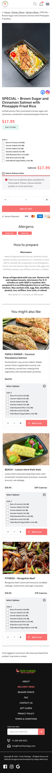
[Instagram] (47, 92)
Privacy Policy (26, 713)
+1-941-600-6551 (19, 740)
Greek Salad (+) (14, 148)
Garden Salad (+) (15, 152)
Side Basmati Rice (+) (17, 154)
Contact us (26, 703)
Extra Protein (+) (15, 142)
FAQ (26, 697)
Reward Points (26, 692)
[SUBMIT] (41, 731)
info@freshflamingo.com (23, 746)
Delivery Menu (18, 12)
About (26, 681)
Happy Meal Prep (41, 759)
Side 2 (4, 140)
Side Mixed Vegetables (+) (19, 160)
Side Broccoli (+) (15, 158)
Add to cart (26, 209)
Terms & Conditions (26, 719)
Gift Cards (26, 708)
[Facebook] (43, 92)
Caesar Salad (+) (14, 145)
